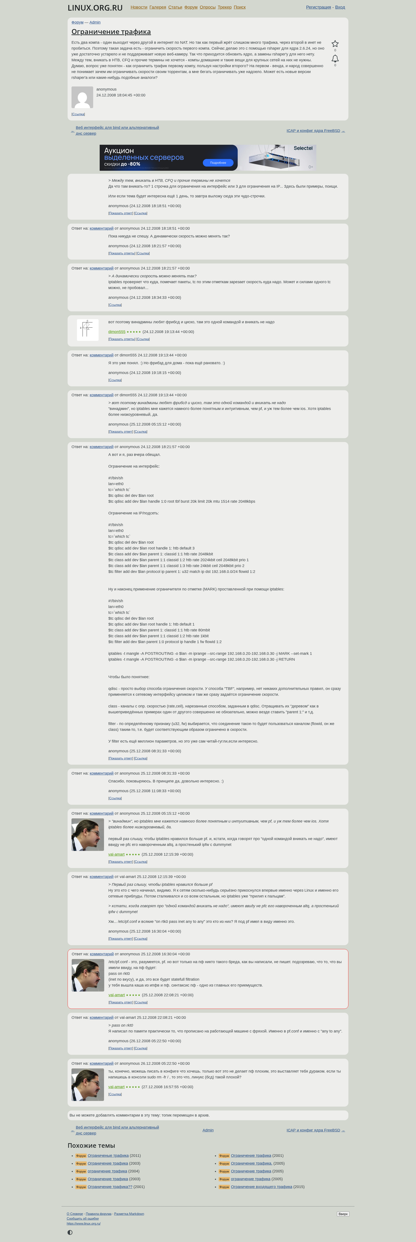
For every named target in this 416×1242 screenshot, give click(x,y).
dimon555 (116, 332)
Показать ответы (122, 253)
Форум (191, 7)
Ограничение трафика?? (110, 1187)
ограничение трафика (107, 1171)
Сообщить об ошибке (83, 1218)
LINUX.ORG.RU (95, 7)
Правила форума (98, 1214)
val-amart (116, 854)
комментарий (102, 228)
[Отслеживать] (335, 58)
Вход (340, 7)
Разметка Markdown (129, 1214)
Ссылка (78, 114)
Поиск (240, 7)
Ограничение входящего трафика (261, 1187)
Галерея (158, 7)
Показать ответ (120, 213)
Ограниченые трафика (108, 1155)
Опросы (208, 7)
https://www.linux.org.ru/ (84, 1223)
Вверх (343, 1214)
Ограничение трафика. (251, 1163)
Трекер (225, 7)
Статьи (175, 7)
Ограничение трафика (111, 31)
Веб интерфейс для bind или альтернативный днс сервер (117, 130)
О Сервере (75, 1214)
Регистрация (318, 7)
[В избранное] (335, 43)
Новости (139, 7)
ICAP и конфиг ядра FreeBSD (313, 130)
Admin (95, 22)
